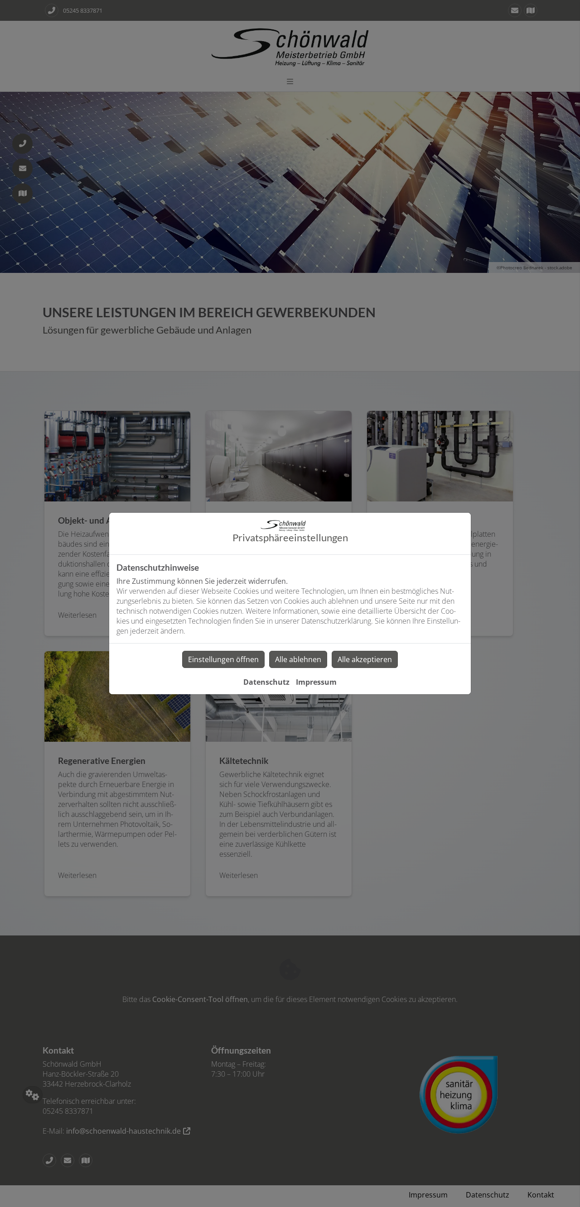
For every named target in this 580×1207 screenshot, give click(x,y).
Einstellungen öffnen (223, 659)
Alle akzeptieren (365, 659)
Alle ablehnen (298, 659)
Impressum (316, 682)
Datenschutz (266, 682)
